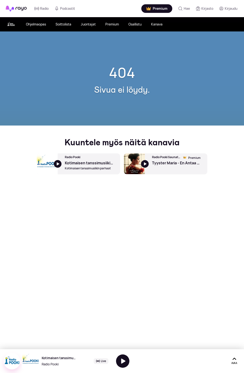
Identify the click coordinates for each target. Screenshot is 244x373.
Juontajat (88, 24)
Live (103, 361)
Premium (112, 24)
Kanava (157, 24)
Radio (44, 8)
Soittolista (63, 24)
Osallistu (135, 24)
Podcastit (67, 8)
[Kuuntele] (122, 361)
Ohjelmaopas (36, 24)
